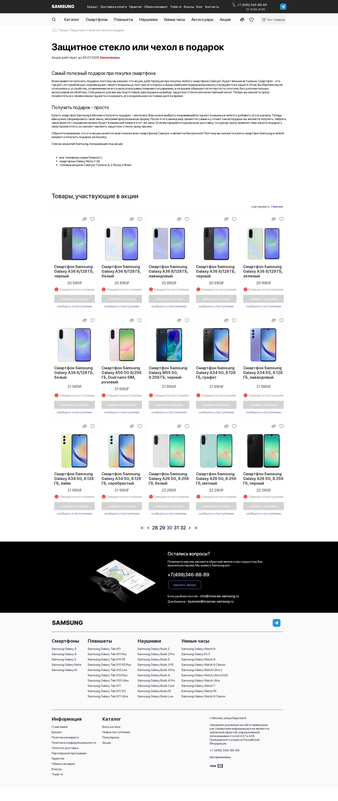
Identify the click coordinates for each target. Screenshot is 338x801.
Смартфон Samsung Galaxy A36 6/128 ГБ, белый (74, 373)
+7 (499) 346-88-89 (224, 750)
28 (155, 528)
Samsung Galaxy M (64, 670)
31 (176, 528)
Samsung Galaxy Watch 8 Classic (203, 664)
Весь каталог (111, 727)
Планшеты (123, 19)
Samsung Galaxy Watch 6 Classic (203, 696)
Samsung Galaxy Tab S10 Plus (108, 675)
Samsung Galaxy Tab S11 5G (107, 691)
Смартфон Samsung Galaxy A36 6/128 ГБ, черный (74, 271)
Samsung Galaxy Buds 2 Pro (156, 654)
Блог (199, 7)
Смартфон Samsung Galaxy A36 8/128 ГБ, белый (121, 271)
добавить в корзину (74, 299)
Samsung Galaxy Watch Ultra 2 (201, 670)
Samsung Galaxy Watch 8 (198, 659)
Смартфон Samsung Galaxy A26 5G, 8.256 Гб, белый (169, 479)
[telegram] (283, 7)
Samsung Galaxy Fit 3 (195, 654)
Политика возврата (65, 737)
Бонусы (189, 7)
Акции (225, 19)
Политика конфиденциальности (74, 742)
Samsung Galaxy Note (66, 664)
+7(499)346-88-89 (188, 575)
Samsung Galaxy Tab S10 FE (106, 659)
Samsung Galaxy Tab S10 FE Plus (109, 664)
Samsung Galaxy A (64, 654)
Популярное (110, 737)
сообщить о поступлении (74, 306)
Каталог (71, 19)
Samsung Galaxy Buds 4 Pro (156, 680)
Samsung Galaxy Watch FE (199, 691)
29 (162, 528)
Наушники (148, 19)
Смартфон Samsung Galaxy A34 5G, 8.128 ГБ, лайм (74, 479)
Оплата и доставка (65, 748)
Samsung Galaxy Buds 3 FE (155, 664)
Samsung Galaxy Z (64, 659)
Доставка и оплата (113, 7)
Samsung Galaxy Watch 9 (198, 649)
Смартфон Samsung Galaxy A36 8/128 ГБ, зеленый (263, 271)
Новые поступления (116, 732)
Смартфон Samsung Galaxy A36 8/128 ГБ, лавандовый (168, 271)
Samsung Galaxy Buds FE (154, 691)
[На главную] (67, 625)
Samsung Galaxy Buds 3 (154, 659)
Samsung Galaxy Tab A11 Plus (107, 654)
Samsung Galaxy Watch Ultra (200, 680)
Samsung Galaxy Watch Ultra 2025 (204, 675)
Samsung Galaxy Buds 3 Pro (156, 670)
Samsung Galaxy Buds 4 (154, 675)
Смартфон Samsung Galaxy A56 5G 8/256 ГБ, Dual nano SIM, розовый (122, 375)
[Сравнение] (242, 19)
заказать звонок (184, 585)
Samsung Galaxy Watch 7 (198, 686)
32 (183, 528)
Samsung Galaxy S (64, 649)
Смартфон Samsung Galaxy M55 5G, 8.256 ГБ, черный (168, 373)
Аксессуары (202, 19)
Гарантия (135, 7)
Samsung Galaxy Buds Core (156, 686)
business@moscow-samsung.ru (211, 601)
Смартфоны (97, 19)
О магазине (60, 727)
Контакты (212, 7)
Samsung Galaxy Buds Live (155, 696)
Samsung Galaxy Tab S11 (104, 686)
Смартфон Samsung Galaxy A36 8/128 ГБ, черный (216, 271)
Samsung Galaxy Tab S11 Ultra (108, 696)
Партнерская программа (69, 753)
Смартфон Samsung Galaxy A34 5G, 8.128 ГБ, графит (216, 373)
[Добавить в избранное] (92, 219)
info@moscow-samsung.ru (219, 596)
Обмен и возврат (156, 7)
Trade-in (176, 7)
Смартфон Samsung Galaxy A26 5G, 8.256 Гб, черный (263, 479)
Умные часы (174, 19)
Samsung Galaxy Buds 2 (154, 649)
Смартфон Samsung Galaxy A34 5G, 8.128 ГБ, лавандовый (263, 373)
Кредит (92, 7)
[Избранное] (251, 19)
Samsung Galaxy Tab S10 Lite (107, 670)
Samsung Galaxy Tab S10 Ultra (108, 680)
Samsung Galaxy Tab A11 (104, 649)
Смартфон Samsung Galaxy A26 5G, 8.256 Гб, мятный (216, 479)
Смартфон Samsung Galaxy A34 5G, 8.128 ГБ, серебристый (121, 479)
